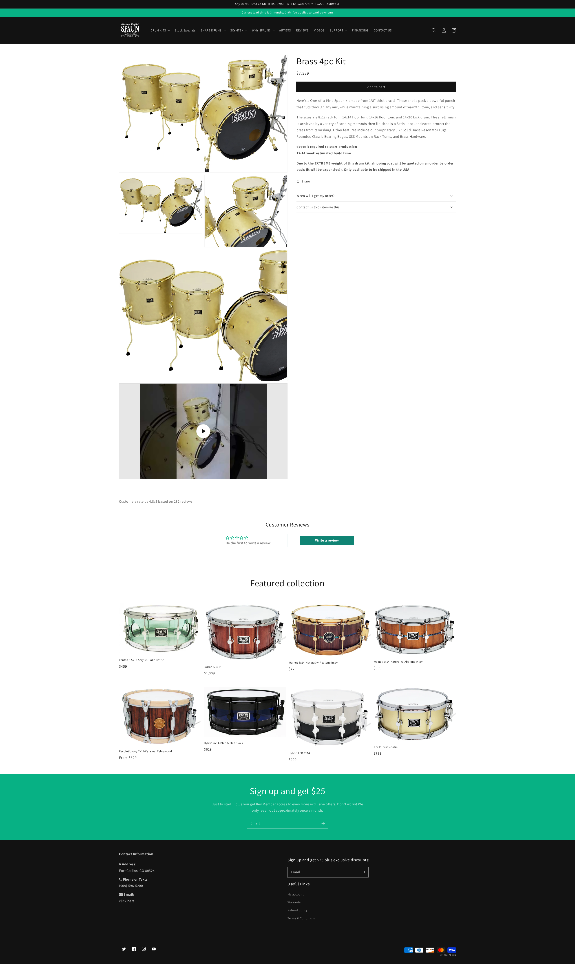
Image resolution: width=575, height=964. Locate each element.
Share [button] (306, 181)
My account (296, 894)
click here (127, 901)
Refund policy (297, 910)
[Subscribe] (323, 823)
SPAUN (452, 955)
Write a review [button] (327, 540)
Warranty (294, 902)
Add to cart (376, 86)
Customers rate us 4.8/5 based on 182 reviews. (156, 501)
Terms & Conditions (302, 918)
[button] (434, 30)
